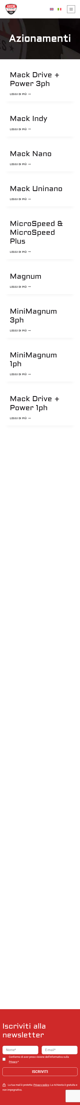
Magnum (25, 276)
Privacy (13, 1061)
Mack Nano (31, 153)
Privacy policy (41, 1084)
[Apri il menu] (71, 9)
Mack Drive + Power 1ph (34, 403)
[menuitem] (52, 9)
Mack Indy (28, 118)
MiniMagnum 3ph (33, 316)
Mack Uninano (36, 188)
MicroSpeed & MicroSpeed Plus (36, 232)
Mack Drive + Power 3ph (34, 79)
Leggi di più (20, 94)
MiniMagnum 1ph (33, 359)
